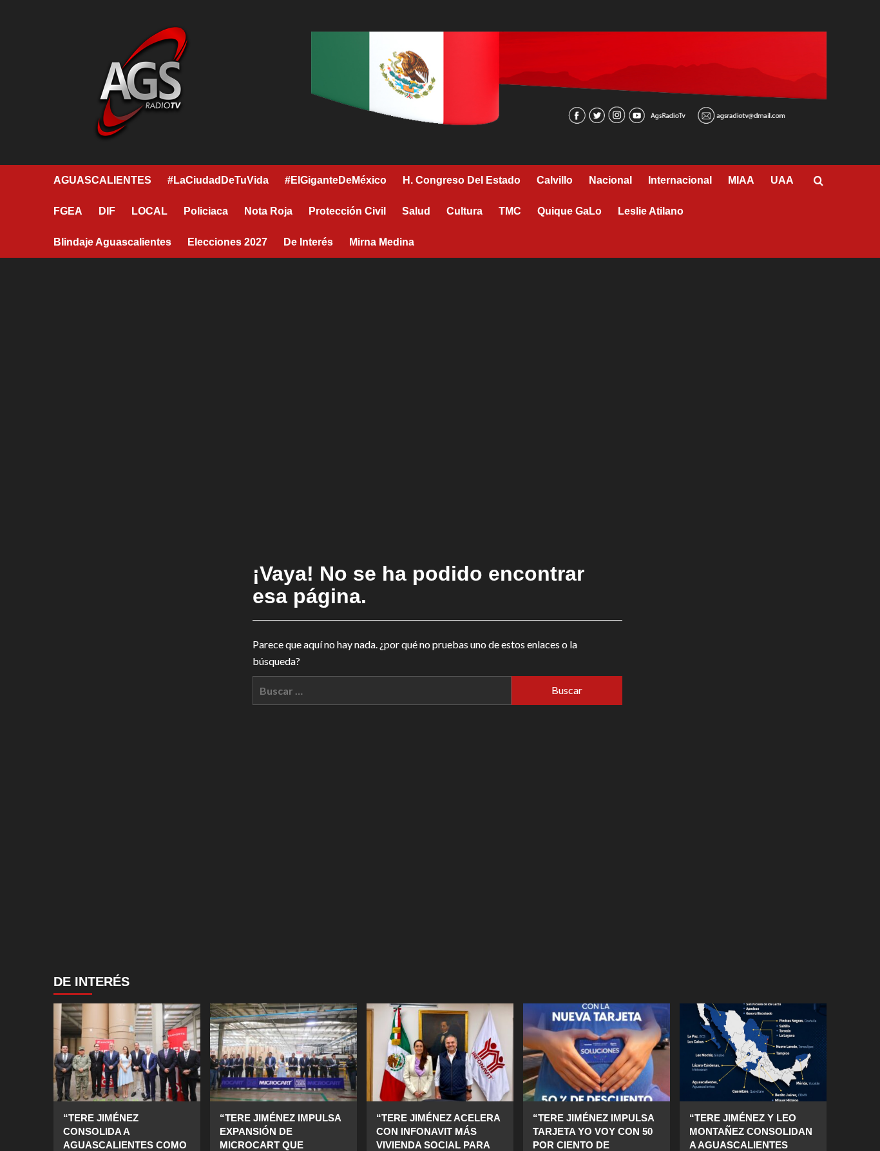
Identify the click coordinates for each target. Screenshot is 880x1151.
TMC (510, 211)
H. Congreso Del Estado (462, 180)
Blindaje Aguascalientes (112, 242)
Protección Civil (347, 211)
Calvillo (555, 180)
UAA (782, 180)
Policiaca (206, 211)
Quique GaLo (569, 211)
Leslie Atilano (651, 211)
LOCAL (149, 211)
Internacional (680, 180)
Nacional (610, 180)
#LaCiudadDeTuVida (218, 180)
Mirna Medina (381, 242)
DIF (107, 211)
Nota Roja (268, 211)
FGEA (67, 211)
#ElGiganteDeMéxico (336, 180)
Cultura (464, 211)
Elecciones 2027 (227, 242)
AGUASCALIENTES (102, 180)
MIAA (741, 180)
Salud (416, 211)
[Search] (818, 181)
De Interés (308, 242)
